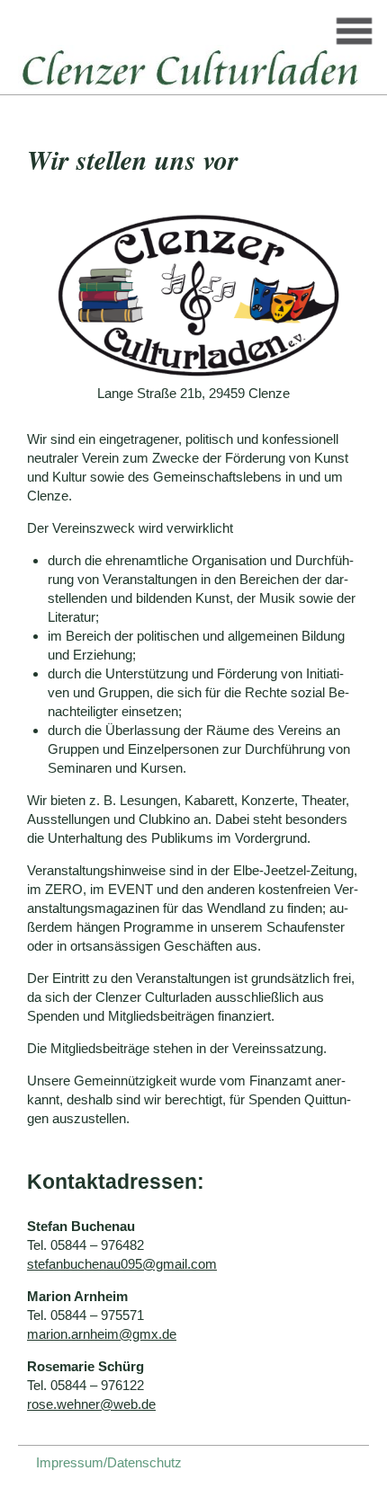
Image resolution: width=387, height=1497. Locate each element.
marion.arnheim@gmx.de (101, 1334)
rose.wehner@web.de (91, 1404)
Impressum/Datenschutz (109, 1462)
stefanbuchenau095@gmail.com (122, 1263)
